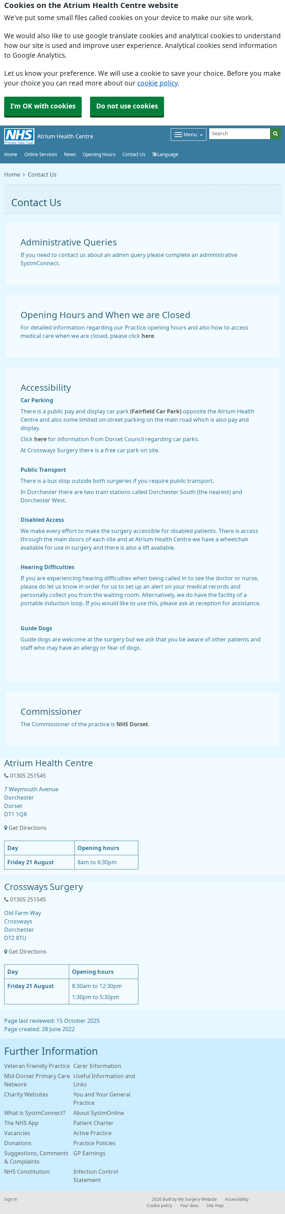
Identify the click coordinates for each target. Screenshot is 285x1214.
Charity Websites (26, 1094)
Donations (18, 1143)
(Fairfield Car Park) (155, 411)
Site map (214, 1206)
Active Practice (92, 1133)
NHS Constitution (27, 1171)
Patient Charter (93, 1123)
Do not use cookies (127, 106)
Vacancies (17, 1133)
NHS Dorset (132, 724)
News (70, 154)
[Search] (275, 133)
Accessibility (237, 1199)
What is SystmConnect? (34, 1113)
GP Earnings (89, 1153)
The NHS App (21, 1123)
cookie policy (157, 83)
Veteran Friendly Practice (37, 1066)
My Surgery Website (197, 1199)
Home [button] (10, 154)
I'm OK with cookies (42, 106)
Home (12, 174)
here (147, 336)
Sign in (10, 1199)
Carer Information (97, 1066)
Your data (189, 1206)
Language (167, 154)
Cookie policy (159, 1206)
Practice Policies (94, 1143)
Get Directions (28, 828)
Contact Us (133, 154)
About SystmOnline (98, 1113)
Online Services (40, 154)
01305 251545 (27, 775)
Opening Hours (99, 154)
